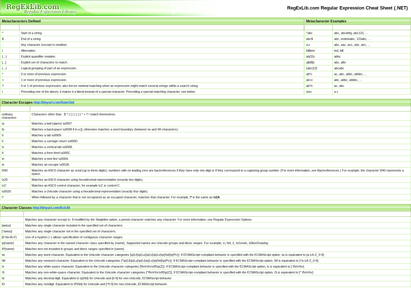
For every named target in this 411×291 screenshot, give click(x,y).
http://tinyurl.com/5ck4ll (51, 208)
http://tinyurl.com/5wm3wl (54, 102)
